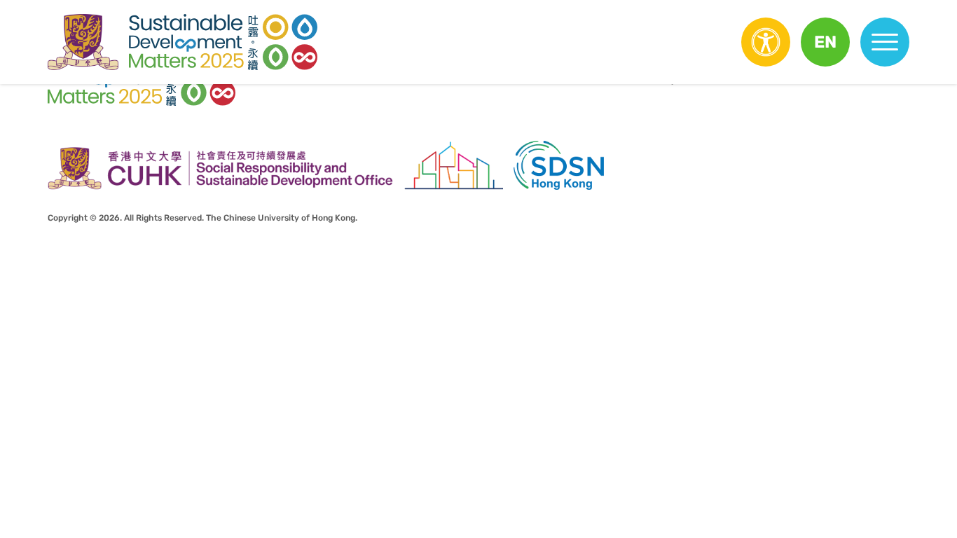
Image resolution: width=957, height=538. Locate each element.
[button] (825, 42)
